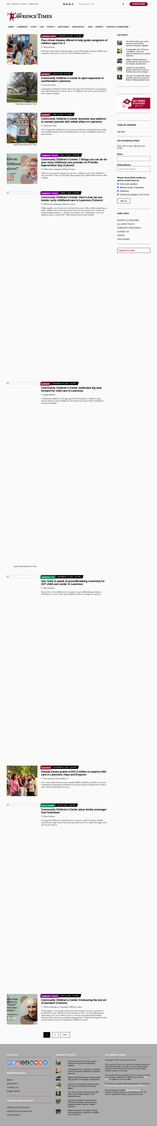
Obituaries (63, 27)
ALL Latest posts (125, 224)
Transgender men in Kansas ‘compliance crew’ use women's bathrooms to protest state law (138, 52)
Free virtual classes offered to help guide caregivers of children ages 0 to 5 (74, 41)
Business (45, 74)
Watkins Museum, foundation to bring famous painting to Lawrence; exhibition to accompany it (83, 1112)
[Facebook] (9, 1063)
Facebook (64, 4)
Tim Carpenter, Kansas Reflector (55, 779)
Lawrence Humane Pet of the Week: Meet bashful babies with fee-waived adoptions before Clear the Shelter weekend (82, 1103)
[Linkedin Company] (32, 1063)
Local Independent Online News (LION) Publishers (125, 1086)
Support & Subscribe (117, 27)
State (34, 27)
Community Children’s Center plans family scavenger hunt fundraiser (74, 810)
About (9, 4)
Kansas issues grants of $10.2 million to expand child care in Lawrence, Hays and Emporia (73, 773)
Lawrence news (48, 36)
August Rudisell (49, 395)
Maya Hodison (49, 47)
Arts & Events (47, 805)
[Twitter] (14, 1063)
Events (50, 27)
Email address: (124, 164)
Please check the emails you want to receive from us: (131, 179)
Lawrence (22, 27)
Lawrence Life (47, 577)
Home (11, 27)
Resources (78, 27)
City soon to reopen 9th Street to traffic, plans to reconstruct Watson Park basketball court (138, 78)
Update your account (18, 1107)
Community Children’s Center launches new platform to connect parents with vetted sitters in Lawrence (73, 120)
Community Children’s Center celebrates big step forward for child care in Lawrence (71, 389)
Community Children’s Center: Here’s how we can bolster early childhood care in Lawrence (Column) (72, 198)
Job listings (123, 239)
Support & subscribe (128, 220)
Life (42, 27)
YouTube (72, 4)
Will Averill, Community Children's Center (59, 169)
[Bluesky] (45, 1063)
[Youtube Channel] (36, 1063)
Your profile (13, 1115)
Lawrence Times (49, 85)
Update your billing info (19, 1111)
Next (65, 1035)
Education (46, 768)
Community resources (129, 227)
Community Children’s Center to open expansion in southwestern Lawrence (72, 79)
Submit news (33, 4)
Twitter (67, 4)
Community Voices (49, 155)
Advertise (15, 4)
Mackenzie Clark (50, 126)
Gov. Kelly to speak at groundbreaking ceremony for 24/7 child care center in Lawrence (73, 582)
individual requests (133, 1090)
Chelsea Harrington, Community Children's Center (62, 1007)
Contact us (24, 4)
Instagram (70, 4)
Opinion (99, 27)
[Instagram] (18, 1063)
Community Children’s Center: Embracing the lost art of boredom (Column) (73, 1001)
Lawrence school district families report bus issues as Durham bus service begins (137, 70)
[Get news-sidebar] (133, 103)
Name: (120, 154)
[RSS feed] (41, 1063)
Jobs (90, 27)
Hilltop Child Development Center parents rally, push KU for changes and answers (138, 61)
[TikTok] (27, 1063)
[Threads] (23, 1063)
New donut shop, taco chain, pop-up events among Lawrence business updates (137, 43)
